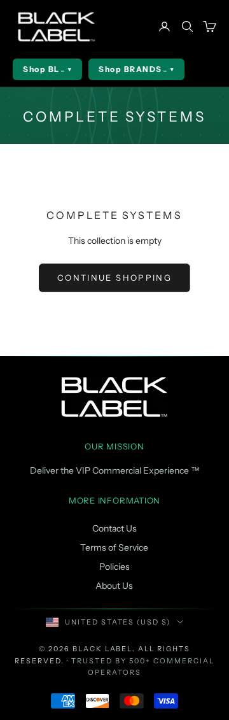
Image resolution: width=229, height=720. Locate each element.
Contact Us (114, 528)
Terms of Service (114, 547)
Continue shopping (114, 277)
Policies (114, 566)
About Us (114, 585)
